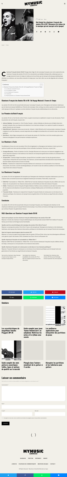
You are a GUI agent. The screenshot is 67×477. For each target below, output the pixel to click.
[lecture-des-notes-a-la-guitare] (55, 350)
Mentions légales (43, 464)
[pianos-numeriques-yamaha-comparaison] (11, 316)
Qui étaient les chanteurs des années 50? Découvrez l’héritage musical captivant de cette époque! (53, 257)
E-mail (3, 410)
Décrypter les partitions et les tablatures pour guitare (55, 365)
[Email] (49, 31)
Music (45, 19)
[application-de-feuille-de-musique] (55, 316)
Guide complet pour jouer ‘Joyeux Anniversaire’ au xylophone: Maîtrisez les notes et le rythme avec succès (33, 332)
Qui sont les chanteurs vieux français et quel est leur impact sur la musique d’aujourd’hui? (11, 257)
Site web (36, 410)
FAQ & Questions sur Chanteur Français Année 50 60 (18, 95)
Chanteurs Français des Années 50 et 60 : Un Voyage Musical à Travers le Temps (23, 87)
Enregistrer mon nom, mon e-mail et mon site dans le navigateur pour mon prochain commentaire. (25, 418)
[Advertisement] (33, 59)
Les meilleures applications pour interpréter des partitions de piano (55, 331)
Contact (52, 464)
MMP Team (40, 19)
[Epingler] (45, 31)
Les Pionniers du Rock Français (13, 88)
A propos (14, 464)
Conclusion (8, 93)
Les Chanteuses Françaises (12, 92)
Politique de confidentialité (27, 464)
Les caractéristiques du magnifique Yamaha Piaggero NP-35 (10, 330)
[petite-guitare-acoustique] (11, 350)
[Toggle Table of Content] (40, 84)
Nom (3, 403)
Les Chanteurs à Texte (11, 90)
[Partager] (36, 31)
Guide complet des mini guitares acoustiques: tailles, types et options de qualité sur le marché (11, 366)
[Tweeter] (41, 31)
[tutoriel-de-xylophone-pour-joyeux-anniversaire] (33, 316)
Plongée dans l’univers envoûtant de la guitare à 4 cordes (33, 365)
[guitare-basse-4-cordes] (33, 350)
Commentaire (5, 384)
